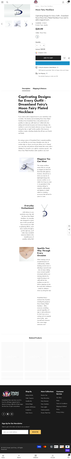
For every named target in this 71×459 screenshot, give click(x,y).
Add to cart (48, 58)
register (35, 432)
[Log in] (63, 2)
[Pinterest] (12, 414)
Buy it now (53, 63)
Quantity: (38, 42)
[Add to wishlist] (64, 58)
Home (37, 6)
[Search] (7, 2)
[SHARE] (68, 58)
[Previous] (2, 24)
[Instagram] (7, 414)
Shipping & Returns (39, 88)
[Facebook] (3, 414)
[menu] (2, 2)
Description (26, 88)
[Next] (32, 24)
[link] (12, 375)
